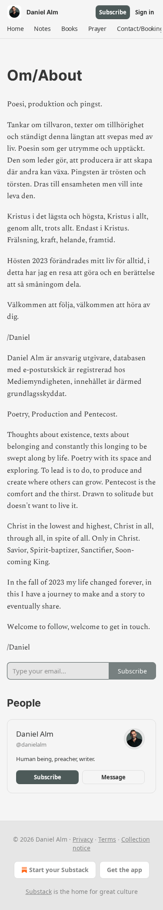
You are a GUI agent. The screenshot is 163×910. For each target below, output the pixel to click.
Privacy (83, 839)
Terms (107, 839)
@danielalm (31, 744)
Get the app (124, 870)
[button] (15, 28)
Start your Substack (59, 870)
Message (113, 777)
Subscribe (112, 12)
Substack (39, 891)
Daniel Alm (34, 734)
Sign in (144, 12)
